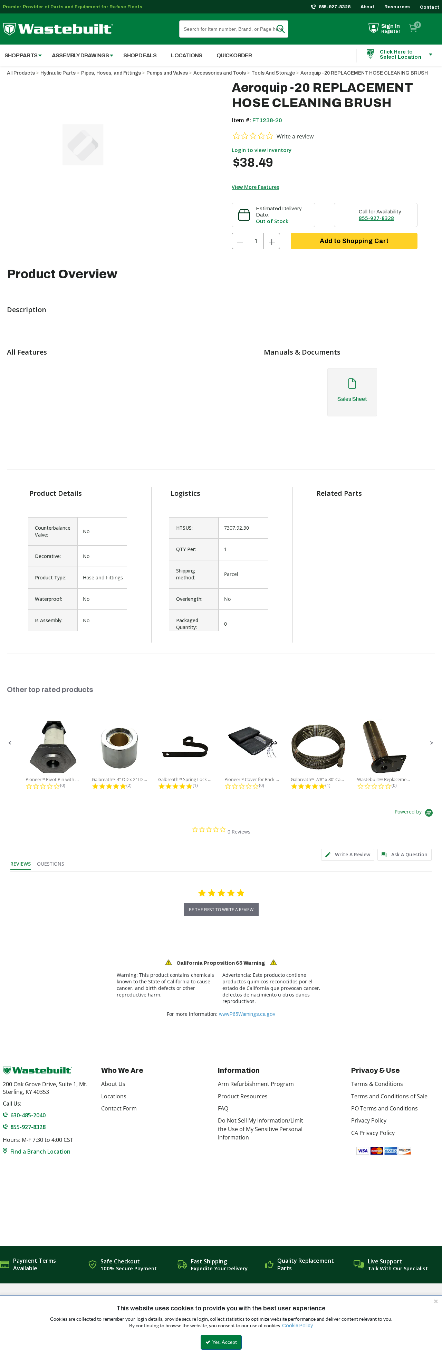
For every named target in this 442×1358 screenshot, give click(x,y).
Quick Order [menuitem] (234, 55)
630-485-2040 (28, 1115)
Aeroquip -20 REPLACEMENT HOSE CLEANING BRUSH (364, 73)
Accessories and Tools (219, 73)
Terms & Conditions (377, 1084)
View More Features (255, 187)
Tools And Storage (273, 73)
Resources (397, 6)
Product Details (55, 493)
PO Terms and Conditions (384, 1108)
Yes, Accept (224, 1342)
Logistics (185, 493)
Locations (113, 1096)
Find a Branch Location (40, 1151)
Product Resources (243, 1096)
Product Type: (50, 577)
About (368, 6)
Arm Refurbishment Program (256, 1084)
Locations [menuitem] (186, 55)
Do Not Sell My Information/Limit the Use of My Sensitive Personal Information (260, 1129)
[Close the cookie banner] (436, 1301)
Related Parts (339, 493)
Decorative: (48, 556)
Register (390, 31)
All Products (21, 73)
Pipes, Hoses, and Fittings (111, 73)
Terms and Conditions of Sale (389, 1096)
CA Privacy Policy (373, 1133)
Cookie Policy (297, 1325)
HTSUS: (184, 527)
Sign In (390, 26)
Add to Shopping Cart (354, 241)
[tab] (352, 399)
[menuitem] (79, 55)
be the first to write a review (221, 910)
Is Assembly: (49, 620)
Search (284, 29)
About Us (113, 1084)
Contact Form (119, 1108)
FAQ (223, 1108)
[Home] (58, 29)
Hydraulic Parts (58, 73)
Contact (429, 7)
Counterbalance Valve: (52, 531)
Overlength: (189, 599)
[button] (10, 743)
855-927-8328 (335, 6)
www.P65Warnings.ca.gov (247, 1014)
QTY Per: (186, 549)
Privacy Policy (368, 1120)
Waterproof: (48, 599)
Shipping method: (185, 574)
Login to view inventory (261, 149)
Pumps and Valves (167, 73)
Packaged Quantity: (187, 623)
